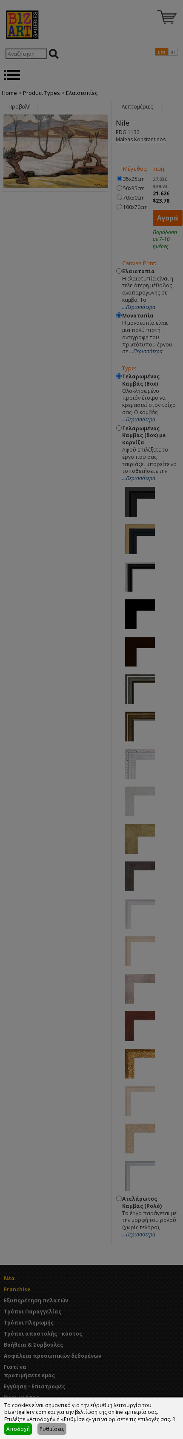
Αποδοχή (18, 1429)
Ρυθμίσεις (52, 1429)
